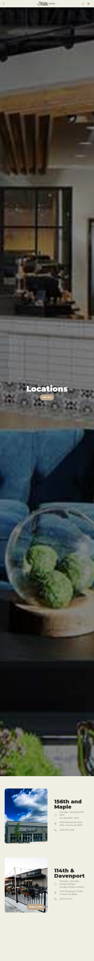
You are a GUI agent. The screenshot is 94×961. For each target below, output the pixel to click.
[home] (47, 3)
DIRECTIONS (36, 907)
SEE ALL (47, 397)
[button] (88, 3)
